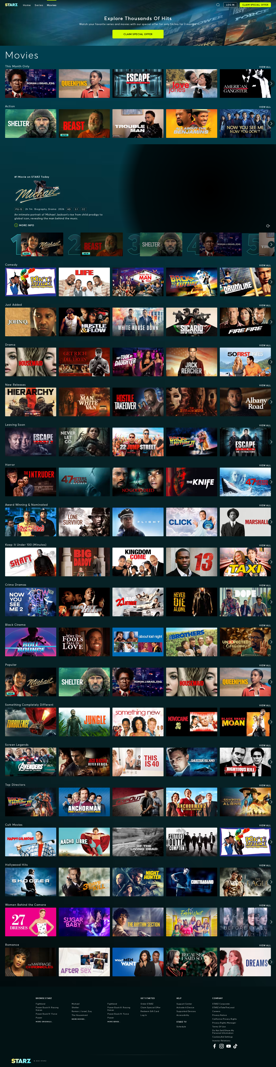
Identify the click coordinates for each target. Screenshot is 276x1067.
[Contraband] (191, 882)
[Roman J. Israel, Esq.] (30, 83)
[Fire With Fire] (245, 322)
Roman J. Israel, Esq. (82, 1011)
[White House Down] (138, 322)
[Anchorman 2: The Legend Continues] (191, 802)
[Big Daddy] (84, 562)
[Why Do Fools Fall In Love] (84, 642)
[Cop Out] (138, 802)
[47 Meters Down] (245, 482)
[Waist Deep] (84, 602)
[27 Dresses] (30, 922)
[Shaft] (30, 562)
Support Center (184, 1004)
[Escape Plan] (138, 83)
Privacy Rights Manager (224, 1023)
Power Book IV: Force (46, 1014)
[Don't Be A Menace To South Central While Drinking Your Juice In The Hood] (30, 282)
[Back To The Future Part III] (30, 802)
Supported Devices (186, 1011)
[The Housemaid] (30, 362)
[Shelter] (30, 123)
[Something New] (138, 722)
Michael (76, 1004)
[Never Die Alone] (191, 602)
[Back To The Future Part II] (191, 442)
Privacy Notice (219, 1015)
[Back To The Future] (191, 282)
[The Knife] (191, 482)
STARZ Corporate (221, 1004)
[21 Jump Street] (138, 602)
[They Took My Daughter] (138, 362)
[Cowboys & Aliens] (245, 802)
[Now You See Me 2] (30, 602)
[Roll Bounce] (30, 642)
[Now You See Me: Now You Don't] (245, 123)
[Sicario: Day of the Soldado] (191, 322)
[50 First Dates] (245, 362)
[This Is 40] (138, 762)
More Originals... (44, 1022)
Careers (216, 1011)
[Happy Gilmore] (30, 842)
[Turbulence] (30, 722)
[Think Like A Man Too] (138, 282)
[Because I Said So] (191, 962)
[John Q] (30, 322)
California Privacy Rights (224, 1019)
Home (27, 5)
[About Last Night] (138, 642)
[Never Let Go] (84, 442)
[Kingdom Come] (138, 562)
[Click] (191, 522)
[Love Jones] (191, 83)
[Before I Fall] (245, 922)
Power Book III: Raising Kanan (47, 1008)
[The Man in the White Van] (84, 402)
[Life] (84, 282)
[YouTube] (228, 1046)
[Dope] (245, 602)
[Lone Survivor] (84, 522)
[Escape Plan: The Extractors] (245, 442)
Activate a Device (185, 1007)
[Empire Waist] (191, 922)
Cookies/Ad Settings (222, 1037)
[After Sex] (84, 962)
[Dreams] (245, 962)
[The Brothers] (191, 642)
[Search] (218, 4)
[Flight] (138, 522)
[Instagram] (221, 1046)
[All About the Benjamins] (191, 123)
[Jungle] (84, 722)
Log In (144, 1015)
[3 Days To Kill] (84, 882)
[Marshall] (245, 522)
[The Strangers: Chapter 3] (191, 402)
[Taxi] (245, 562)
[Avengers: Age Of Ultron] (30, 762)
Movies (51, 5)
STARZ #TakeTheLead (223, 1007)
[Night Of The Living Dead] (138, 842)
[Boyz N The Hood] (30, 522)
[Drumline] (245, 282)
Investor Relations (221, 1040)
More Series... (114, 1022)
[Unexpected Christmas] (245, 642)
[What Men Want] (138, 962)
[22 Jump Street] (138, 442)
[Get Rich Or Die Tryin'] (84, 362)
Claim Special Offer (151, 1007)
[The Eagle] (245, 882)
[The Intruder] (30, 482)
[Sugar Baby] (84, 922)
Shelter (75, 1007)
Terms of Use (219, 1026)
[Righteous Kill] (245, 762)
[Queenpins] (84, 83)
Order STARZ (147, 1004)
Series (39, 5)
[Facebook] (214, 1046)
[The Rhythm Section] (138, 922)
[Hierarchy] (30, 402)
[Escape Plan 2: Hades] (30, 442)
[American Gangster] (245, 83)
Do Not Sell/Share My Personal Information (223, 1031)
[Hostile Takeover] (138, 402)
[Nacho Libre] (84, 842)
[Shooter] (30, 882)
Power (39, 1017)
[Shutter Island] (191, 762)
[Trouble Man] (138, 123)
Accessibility (182, 1015)
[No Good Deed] (138, 482)
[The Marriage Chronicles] (30, 962)
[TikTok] (235, 1046)
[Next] (271, 83)
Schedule (181, 1026)
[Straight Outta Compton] (191, 842)
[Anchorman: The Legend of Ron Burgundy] (84, 802)
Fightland (40, 1004)
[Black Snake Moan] (245, 722)
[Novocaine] (191, 722)
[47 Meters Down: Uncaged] (84, 482)
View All (265, 67)
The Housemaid (80, 1015)
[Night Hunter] (138, 882)
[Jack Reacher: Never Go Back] (84, 762)
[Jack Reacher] (191, 362)
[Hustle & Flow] (84, 322)
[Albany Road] (245, 402)
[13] (191, 562)
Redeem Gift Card (150, 1011)
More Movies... (79, 1019)
